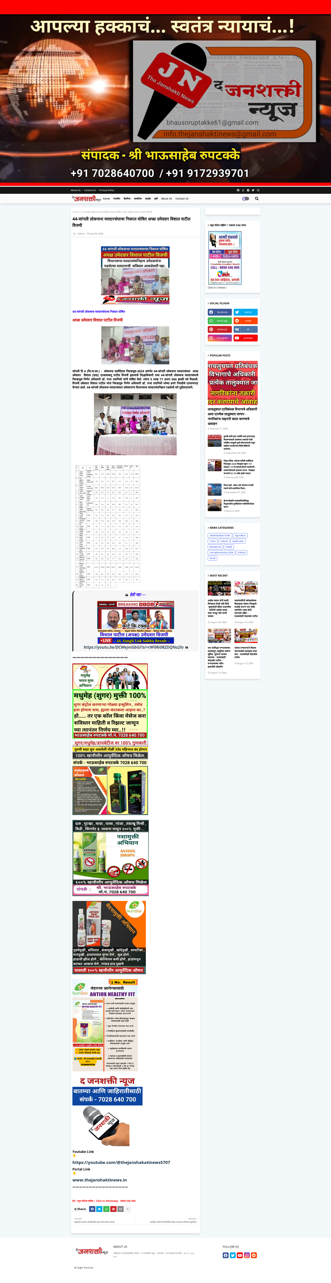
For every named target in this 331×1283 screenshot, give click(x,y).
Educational (215, 546)
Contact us (90, 190)
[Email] (120, 1209)
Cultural (224, 541)
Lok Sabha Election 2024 (221, 552)
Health (229, 546)
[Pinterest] (113, 1209)
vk (248, 329)
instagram (222, 338)
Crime (212, 541)
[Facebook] (92, 1209)
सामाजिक (138, 198)
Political (241, 552)
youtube (248, 338)
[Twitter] (99, 1209)
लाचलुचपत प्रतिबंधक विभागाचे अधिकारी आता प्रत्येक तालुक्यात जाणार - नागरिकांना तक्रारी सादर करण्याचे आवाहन (232, 416)
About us (166, 198)
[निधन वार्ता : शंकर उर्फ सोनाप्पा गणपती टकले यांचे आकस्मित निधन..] (215, 490)
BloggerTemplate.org (140, 1276)
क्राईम (148, 198)
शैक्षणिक (127, 198)
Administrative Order (220, 535)
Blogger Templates (98, 1276)
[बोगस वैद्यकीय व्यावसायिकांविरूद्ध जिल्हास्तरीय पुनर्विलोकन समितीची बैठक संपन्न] (215, 505)
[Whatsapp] (106, 1209)
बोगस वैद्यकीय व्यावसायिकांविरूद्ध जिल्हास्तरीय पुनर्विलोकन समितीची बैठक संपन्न (239, 503)
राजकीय (116, 198)
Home (106, 198)
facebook (222, 312)
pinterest (222, 329)
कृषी (156, 198)
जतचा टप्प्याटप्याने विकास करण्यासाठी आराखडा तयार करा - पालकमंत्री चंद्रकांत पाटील (245, 652)
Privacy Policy (106, 190)
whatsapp (222, 320)
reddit (248, 320)
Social (212, 558)
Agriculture (240, 535)
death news (238, 541)
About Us (76, 190)
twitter (248, 312)
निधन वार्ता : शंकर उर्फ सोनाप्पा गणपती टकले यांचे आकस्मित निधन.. (238, 487)
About (222, 1276)
